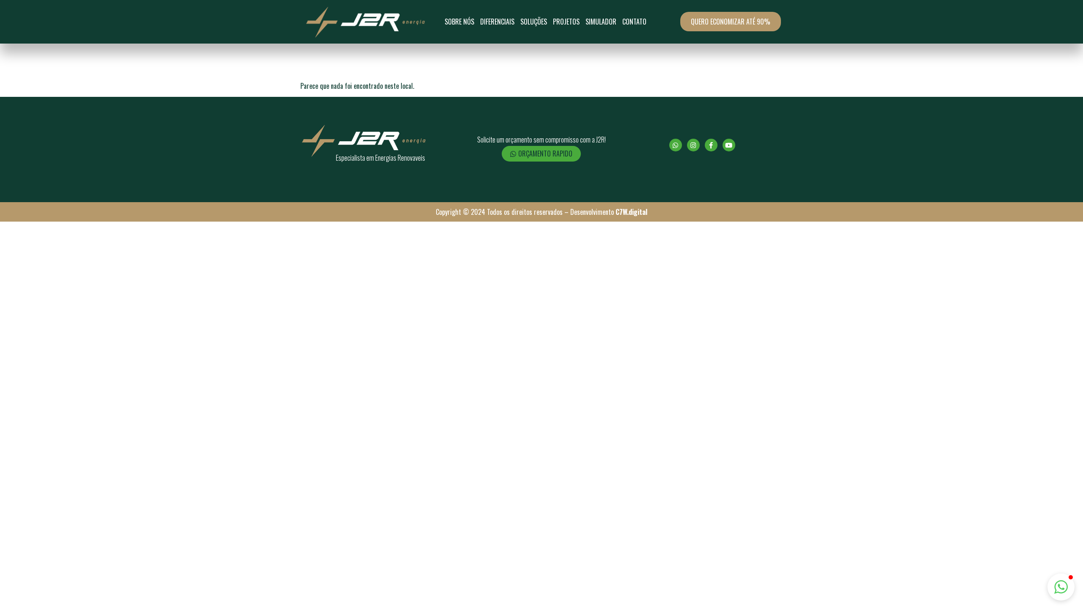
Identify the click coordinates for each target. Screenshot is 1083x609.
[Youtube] (729, 145)
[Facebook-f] (711, 145)
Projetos (566, 21)
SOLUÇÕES (533, 21)
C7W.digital (631, 212)
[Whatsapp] (675, 145)
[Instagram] (693, 145)
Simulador (600, 21)
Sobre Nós (459, 21)
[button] (1061, 587)
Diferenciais (497, 21)
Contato (634, 21)
